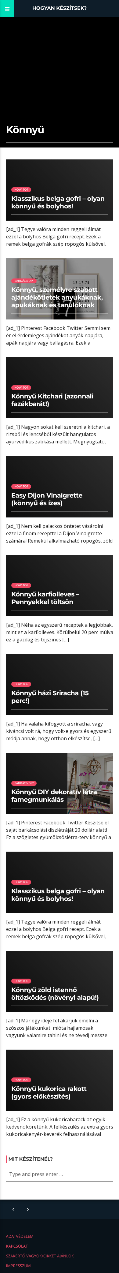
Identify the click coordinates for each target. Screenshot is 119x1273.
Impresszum (18, 1265)
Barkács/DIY (24, 281)
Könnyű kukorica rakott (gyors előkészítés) (49, 1092)
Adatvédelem (20, 1236)
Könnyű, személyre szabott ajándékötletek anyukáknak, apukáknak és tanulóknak (57, 297)
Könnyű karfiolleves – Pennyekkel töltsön (45, 598)
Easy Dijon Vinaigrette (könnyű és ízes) (46, 499)
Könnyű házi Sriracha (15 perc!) (49, 697)
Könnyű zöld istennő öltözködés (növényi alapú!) (55, 994)
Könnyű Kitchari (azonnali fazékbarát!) (52, 400)
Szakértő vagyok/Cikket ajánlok (40, 1256)
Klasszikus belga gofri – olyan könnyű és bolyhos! (58, 202)
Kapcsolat (17, 1246)
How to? (21, 190)
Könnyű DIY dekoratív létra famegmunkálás (54, 796)
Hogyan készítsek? (59, 8)
